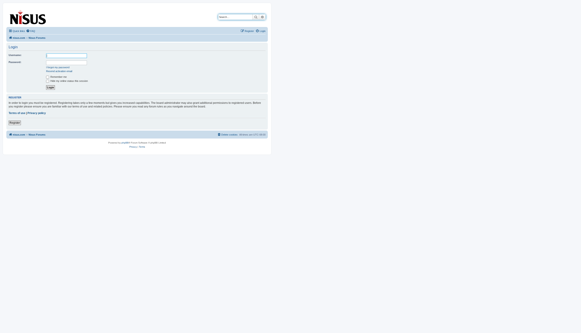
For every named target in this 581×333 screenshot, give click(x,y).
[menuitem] (30, 31)
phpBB (125, 142)
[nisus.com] (28, 16)
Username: (15, 55)
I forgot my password (57, 67)
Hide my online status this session (69, 81)
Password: (15, 62)
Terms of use (17, 113)
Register (15, 122)
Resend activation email (59, 71)
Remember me (58, 76)
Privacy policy (36, 113)
